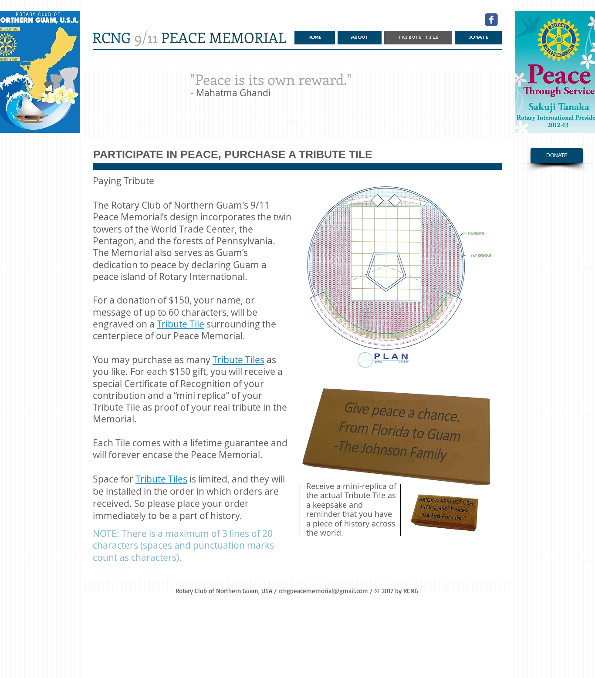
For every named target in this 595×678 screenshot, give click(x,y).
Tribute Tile (180, 324)
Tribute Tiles (238, 360)
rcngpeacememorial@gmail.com (323, 591)
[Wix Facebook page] (491, 19)
